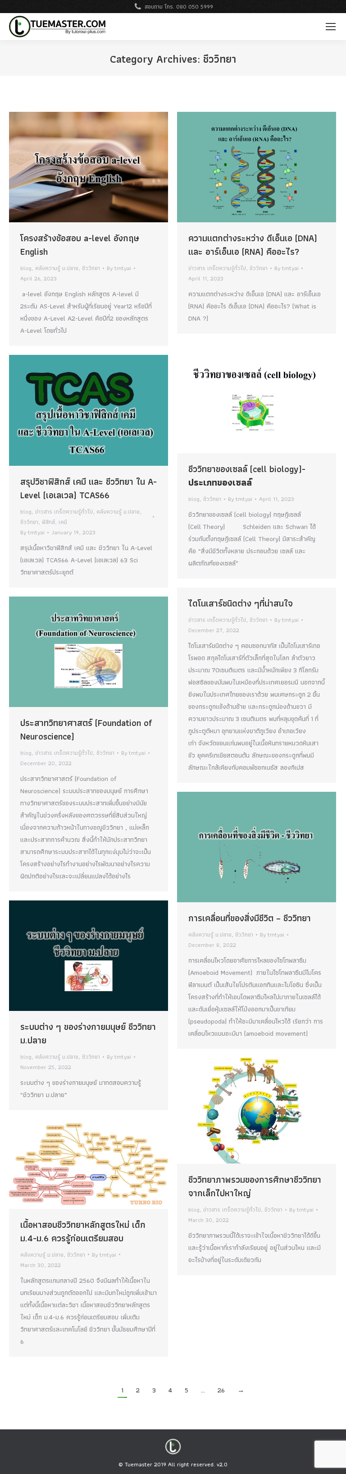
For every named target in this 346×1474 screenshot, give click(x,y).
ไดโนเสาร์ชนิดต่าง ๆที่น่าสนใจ (240, 603)
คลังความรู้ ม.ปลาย (56, 268)
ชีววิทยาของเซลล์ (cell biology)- (246, 476)
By (119, 268)
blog (26, 268)
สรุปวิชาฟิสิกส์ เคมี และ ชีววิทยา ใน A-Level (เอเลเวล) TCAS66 (88, 488)
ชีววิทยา (91, 268)
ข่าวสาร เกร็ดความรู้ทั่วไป (217, 268)
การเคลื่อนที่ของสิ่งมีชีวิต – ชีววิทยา (249, 918)
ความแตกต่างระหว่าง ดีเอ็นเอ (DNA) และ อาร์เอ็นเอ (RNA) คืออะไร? (252, 245)
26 (221, 1390)
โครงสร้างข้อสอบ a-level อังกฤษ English (79, 245)
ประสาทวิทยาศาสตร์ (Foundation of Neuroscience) (86, 730)
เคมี (63, 522)
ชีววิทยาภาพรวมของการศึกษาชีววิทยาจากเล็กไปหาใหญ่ (254, 1186)
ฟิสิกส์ (48, 522)
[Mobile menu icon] (330, 26)
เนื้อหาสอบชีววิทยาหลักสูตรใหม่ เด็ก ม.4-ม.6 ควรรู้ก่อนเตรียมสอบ (83, 1231)
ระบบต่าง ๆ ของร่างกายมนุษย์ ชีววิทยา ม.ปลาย (88, 1033)
